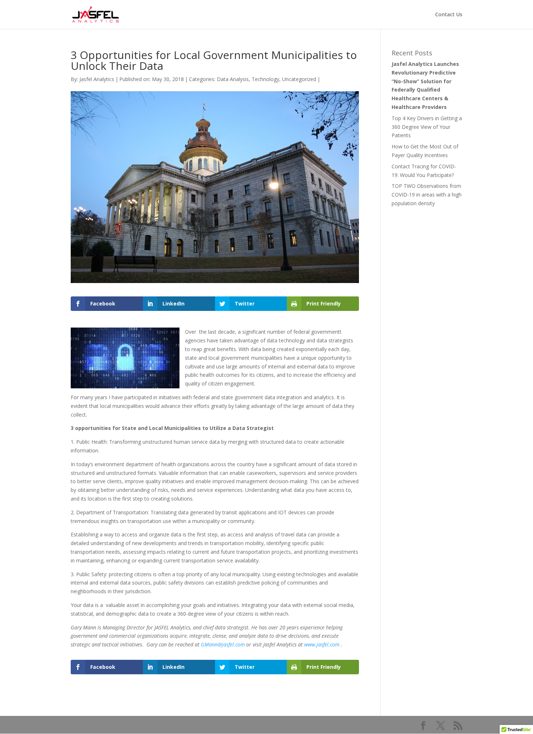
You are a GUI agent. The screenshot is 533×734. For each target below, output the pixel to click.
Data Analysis (233, 79)
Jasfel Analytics (96, 79)
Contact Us (448, 15)
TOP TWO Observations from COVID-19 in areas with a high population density (427, 194)
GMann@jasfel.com (223, 644)
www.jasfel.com (321, 644)
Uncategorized (299, 79)
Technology (265, 79)
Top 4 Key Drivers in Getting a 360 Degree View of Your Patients (427, 127)
